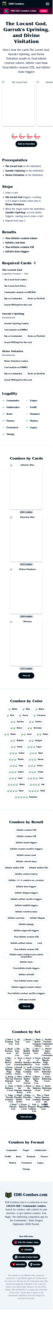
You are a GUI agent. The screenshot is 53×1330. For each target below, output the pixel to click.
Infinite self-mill (26, 974)
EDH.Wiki (28, 1249)
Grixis (40, 765)
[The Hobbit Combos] (35, 1051)
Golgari (38, 740)
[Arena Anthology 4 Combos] (8, 1088)
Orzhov (38, 721)
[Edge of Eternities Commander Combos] (8, 1097)
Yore (41, 778)
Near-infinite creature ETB (19, 247)
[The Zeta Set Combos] (17, 1051)
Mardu (21, 759)
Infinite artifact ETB (14, 867)
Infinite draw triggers (17, 251)
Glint (42, 790)
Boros (19, 728)
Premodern (12, 427)
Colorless (41, 715)
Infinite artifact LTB (38, 867)
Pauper (33, 400)
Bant (40, 753)
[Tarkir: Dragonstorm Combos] (40, 1106)
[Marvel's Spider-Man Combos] (35, 1078)
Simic (45, 734)
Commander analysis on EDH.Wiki (20, 292)
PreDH (33, 407)
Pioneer (10, 420)
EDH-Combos (16, 3)
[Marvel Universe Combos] (17, 1078)
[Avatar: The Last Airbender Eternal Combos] (45, 1069)
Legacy (33, 427)
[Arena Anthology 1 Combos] (35, 1088)
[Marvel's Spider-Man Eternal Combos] (26, 1078)
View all (26, 675)
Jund (20, 778)
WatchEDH (20, 1264)
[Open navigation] (48, 4)
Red (12, 715)
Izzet (29, 734)
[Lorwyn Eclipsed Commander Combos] (26, 1069)
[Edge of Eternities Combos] (26, 1097)
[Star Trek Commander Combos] (8, 1041)
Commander (12, 400)
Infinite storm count (26, 855)
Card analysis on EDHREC (16, 329)
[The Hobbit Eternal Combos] (26, 1051)
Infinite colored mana (26, 861)
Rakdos (20, 740)
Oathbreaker (13, 407)
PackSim (36, 1264)
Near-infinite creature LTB (26, 949)
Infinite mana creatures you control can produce (26, 955)
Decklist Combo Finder (28, 1257)
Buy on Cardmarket (13, 298)
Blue (28, 709)
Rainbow (33, 797)
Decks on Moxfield (36, 298)
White (14, 709)
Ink (43, 784)
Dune (21, 790)
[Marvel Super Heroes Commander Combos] (45, 1051)
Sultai (21, 771)
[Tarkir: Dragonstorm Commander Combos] (31, 1106)
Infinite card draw (15, 242)
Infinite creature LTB (26, 836)
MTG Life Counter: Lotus (28, 1242)
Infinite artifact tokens (21, 943)
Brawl (9, 413)
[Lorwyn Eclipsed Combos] (35, 1069)
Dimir (13, 734)
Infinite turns (26, 962)
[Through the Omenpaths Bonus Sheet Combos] (17, 1088)
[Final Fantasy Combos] (12, 1106)
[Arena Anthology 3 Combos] (45, 1078)
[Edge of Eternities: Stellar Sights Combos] (17, 1097)
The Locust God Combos (15, 279)
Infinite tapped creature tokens (26, 987)
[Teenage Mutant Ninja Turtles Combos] (17, 1069)
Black (41, 709)
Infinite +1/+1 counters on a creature (26, 880)
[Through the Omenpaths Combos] (26, 1088)
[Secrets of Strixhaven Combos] (35, 1060)
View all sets (26, 1116)
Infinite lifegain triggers (26, 892)
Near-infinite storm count (26, 980)
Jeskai (21, 753)
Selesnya (38, 728)
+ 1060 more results (26, 999)
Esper (39, 746)
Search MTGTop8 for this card (18, 304)
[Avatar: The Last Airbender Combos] (8, 1078)
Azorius (20, 721)
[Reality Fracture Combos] (8, 1051)
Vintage (10, 434)
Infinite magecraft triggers (26, 930)
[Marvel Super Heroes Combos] (8, 1060)
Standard (35, 413)
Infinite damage (26, 924)
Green (25, 715)
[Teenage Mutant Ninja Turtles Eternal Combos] (45, 1060)
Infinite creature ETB (26, 830)
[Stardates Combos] (26, 1041)
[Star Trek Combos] (17, 1041)
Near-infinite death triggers (26, 968)
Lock (40, 943)
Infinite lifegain (37, 918)
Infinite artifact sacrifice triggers (26, 899)
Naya (21, 765)
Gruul (19, 746)
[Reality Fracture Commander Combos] (45, 1041)
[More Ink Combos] (26, 136)
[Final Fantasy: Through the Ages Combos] (45, 1097)
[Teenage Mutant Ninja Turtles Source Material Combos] (8, 1069)
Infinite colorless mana (26, 911)
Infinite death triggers (26, 842)
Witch (22, 784)
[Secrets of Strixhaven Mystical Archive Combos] (26, 1060)
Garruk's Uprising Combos (16, 323)
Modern (34, 420)
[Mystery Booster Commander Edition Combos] (35, 1041)
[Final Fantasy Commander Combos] (35, 1097)
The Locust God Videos (15, 286)
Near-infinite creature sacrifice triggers (26, 993)
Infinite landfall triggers (26, 905)
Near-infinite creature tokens (21, 238)
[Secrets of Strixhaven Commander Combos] (17, 1060)
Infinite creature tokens (26, 874)
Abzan (40, 759)
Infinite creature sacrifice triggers (26, 849)
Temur (40, 771)
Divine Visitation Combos (16, 361)
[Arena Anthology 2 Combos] (45, 1088)
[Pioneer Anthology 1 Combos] (22, 1106)
